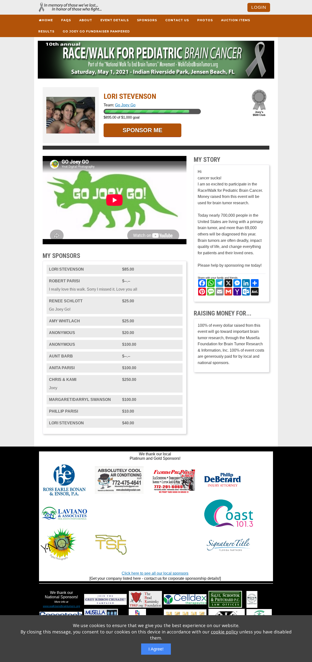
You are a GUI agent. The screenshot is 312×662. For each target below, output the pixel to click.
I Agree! (156, 649)
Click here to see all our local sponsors (155, 573)
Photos (205, 20)
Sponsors (147, 20)
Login (258, 7)
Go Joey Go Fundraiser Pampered (96, 31)
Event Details (114, 20)
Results (46, 31)
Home (47, 20)
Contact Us (177, 20)
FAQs (66, 20)
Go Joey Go (125, 105)
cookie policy (224, 632)
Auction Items (235, 20)
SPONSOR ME (142, 130)
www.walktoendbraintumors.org (61, 606)
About (85, 20)
